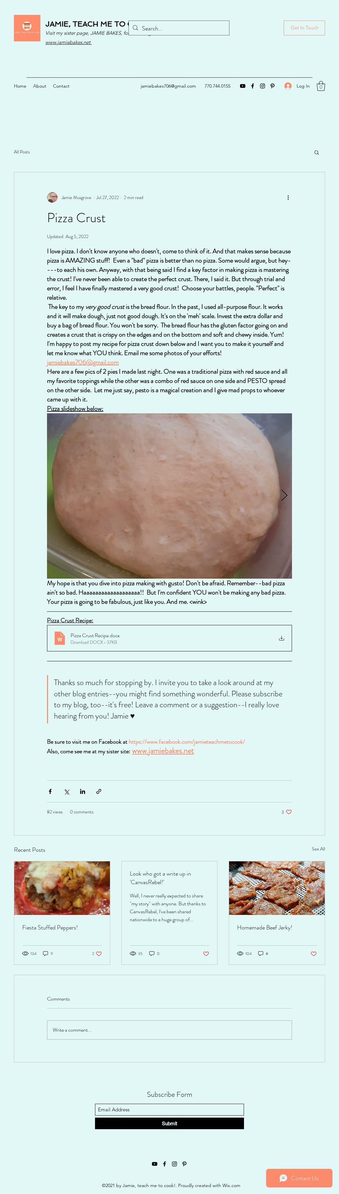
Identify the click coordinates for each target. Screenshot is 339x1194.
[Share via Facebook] (50, 791)
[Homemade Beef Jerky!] (277, 888)
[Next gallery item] (284, 496)
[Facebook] (252, 86)
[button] (321, 86)
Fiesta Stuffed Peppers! (50, 927)
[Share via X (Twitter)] (66, 791)
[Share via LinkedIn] (82, 791)
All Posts (22, 152)
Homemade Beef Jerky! (264, 927)
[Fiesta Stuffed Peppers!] (62, 888)
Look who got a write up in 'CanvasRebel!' (160, 877)
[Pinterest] (272, 86)
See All (318, 848)
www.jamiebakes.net (68, 42)
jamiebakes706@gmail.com (168, 86)
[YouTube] (242, 86)
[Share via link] (99, 791)
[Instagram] (262, 86)
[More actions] (288, 197)
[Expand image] (169, 496)
